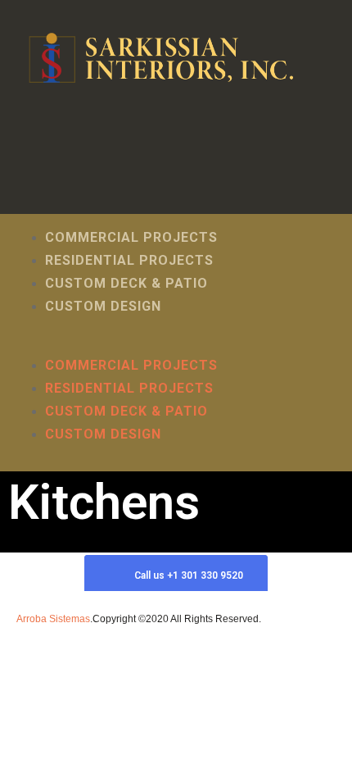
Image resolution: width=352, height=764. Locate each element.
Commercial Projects (131, 237)
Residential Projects (129, 260)
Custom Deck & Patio (126, 283)
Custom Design (103, 306)
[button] (176, 342)
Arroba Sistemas (53, 619)
